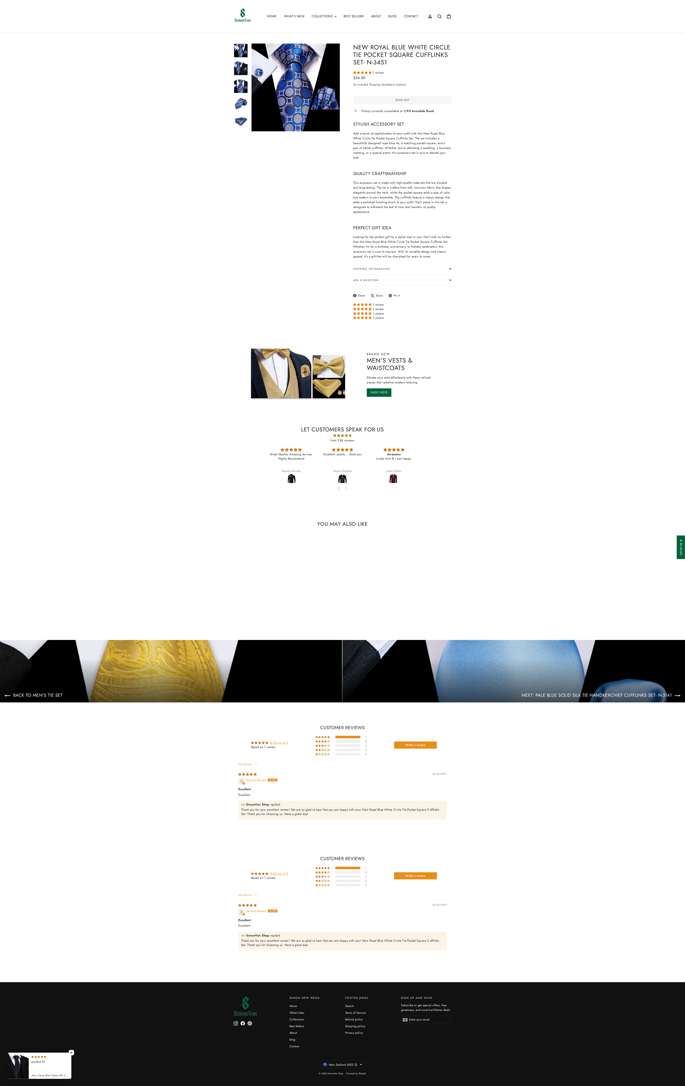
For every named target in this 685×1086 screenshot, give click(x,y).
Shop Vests (379, 392)
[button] (363, 72)
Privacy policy (354, 1033)
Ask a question (366, 280)
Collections (323, 16)
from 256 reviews (342, 440)
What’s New (294, 16)
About (376, 16)
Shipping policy (355, 1026)
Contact (411, 16)
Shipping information (371, 269)
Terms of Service (355, 1013)
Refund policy (354, 1019)
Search (349, 1006)
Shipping (374, 84)
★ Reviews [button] (681, 547)
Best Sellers (354, 16)
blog (392, 16)
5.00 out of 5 (279, 743)
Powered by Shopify (356, 1073)
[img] (342, 435)
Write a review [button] (415, 745)
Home (272, 16)
